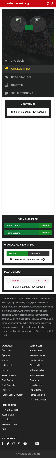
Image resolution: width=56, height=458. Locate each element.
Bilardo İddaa (36, 365)
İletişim (5, 370)
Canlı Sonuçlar (9, 385)
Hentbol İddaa (36, 360)
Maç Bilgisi (18, 60)
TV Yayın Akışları (38, 400)
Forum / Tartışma (22, 93)
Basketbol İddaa (37, 356)
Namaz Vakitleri (37, 395)
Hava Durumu (36, 385)
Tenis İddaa (7, 420)
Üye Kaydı (6, 356)
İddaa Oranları (21, 77)
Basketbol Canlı (9, 425)
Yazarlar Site (8, 415)
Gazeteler (34, 380)
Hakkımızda (7, 365)
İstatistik (17, 85)
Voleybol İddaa (37, 370)
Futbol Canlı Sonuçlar (12, 395)
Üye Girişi (6, 351)
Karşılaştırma (20, 69)
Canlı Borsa (7, 380)
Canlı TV (6, 390)
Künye (5, 360)
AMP (4, 429)
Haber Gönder (36, 390)
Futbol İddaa (36, 351)
